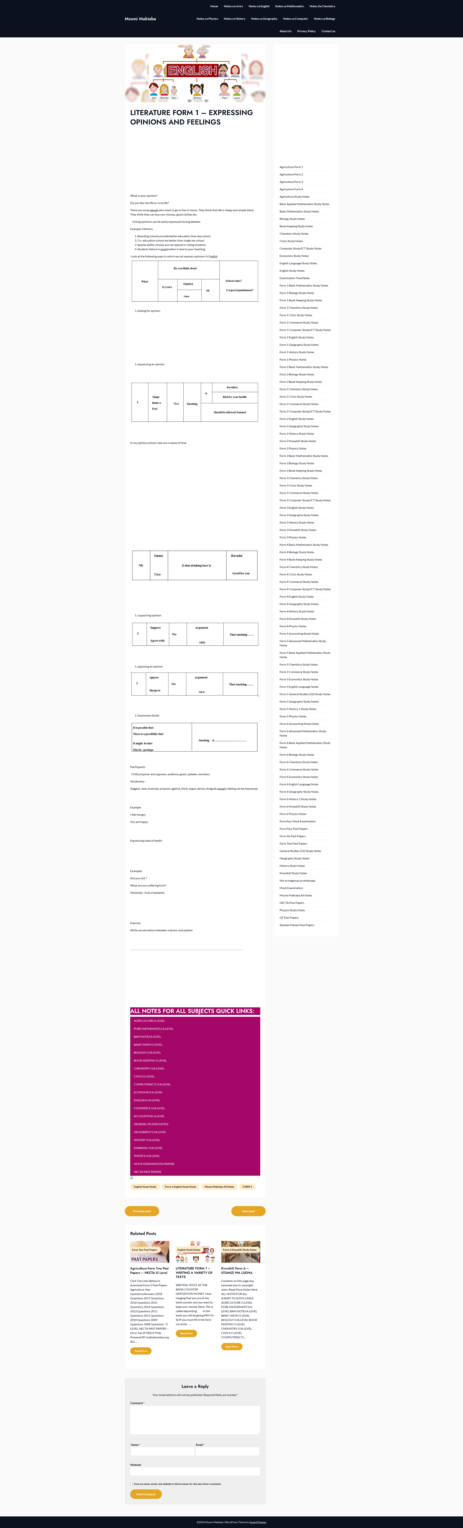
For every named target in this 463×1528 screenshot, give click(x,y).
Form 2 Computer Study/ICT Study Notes (305, 411)
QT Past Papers (289, 917)
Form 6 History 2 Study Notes (298, 799)
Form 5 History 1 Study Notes (298, 709)
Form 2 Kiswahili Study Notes (298, 441)
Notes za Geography (264, 18)
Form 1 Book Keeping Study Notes (301, 300)
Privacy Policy (306, 31)
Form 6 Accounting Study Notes (299, 723)
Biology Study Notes (292, 218)
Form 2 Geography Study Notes (299, 426)
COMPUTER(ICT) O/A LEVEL (152, 1084)
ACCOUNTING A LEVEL (149, 1116)
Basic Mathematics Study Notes (299, 211)
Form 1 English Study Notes (180, 1186)
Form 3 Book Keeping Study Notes (301, 470)
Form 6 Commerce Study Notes (299, 769)
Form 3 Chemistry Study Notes (299, 478)
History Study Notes (292, 865)
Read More (141, 1350)
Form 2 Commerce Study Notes (299, 404)
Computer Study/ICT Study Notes (301, 248)
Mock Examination (291, 888)
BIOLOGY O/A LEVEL (147, 1052)
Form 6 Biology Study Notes (297, 754)
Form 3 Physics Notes (293, 537)
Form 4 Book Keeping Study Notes (301, 559)
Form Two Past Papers (293, 843)
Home (214, 6)
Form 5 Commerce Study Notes (299, 671)
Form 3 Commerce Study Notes (299, 492)
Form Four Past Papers (294, 828)
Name (135, 1444)
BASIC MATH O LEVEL (148, 1044)
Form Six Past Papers (293, 836)
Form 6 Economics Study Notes (299, 776)
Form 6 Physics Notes (293, 813)
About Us (286, 31)
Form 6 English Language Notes (299, 784)
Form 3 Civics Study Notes (296, 485)
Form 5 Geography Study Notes (299, 701)
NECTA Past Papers (292, 902)
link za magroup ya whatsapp (297, 880)
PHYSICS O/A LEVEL (147, 1155)
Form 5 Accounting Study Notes (299, 633)
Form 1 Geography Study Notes (299, 344)
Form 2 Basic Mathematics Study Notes (304, 367)
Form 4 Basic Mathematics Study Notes (304, 544)
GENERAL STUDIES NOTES (151, 1124)
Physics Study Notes (292, 910)
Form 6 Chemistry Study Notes (299, 762)
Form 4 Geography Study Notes (299, 604)
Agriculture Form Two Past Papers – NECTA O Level (149, 1270)
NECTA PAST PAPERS (147, 1171)
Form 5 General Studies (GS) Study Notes (305, 694)
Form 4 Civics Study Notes (296, 574)
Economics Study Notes (294, 255)
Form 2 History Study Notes (297, 433)
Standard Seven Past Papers (297, 925)
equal (221, 788)
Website (135, 1464)
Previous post (142, 1211)
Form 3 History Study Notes (297, 522)
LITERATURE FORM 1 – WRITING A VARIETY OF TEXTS (194, 1272)
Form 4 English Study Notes (297, 596)
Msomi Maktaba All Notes (219, 1186)
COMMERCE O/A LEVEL (149, 1108)
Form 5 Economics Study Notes (299, 679)
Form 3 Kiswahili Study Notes (298, 529)
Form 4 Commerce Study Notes (299, 581)
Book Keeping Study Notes (296, 226)
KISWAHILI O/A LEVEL (148, 1148)
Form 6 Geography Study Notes (299, 791)
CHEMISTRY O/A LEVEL (149, 1068)
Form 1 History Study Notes (297, 352)
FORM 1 (247, 1186)
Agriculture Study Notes (295, 196)
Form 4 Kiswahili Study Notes (298, 618)
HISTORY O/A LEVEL (147, 1140)
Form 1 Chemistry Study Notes (299, 307)
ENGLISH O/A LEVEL (147, 1100)
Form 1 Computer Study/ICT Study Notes (305, 330)
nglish (214, 256)
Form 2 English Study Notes (297, 418)
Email (200, 1444)
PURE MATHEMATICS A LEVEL (153, 1028)
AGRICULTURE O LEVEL (149, 1020)
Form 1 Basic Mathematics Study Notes (304, 285)
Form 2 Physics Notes (293, 448)
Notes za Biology (324, 18)
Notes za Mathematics (289, 6)
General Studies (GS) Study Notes (300, 851)
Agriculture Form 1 (291, 167)
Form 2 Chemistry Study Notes (299, 389)
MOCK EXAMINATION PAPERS (154, 1163)
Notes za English (259, 6)
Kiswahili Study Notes (293, 873)
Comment (137, 1403)
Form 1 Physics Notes (293, 359)
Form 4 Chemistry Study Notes (299, 567)
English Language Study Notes (298, 263)
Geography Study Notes (294, 858)
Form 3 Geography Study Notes (299, 515)
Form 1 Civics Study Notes (296, 315)
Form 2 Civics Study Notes (296, 396)
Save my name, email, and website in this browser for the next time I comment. (177, 1483)
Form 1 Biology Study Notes (297, 292)
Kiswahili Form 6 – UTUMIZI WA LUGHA (236, 1270)
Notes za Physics (207, 18)
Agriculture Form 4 (291, 189)
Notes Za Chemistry (322, 6)
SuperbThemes (258, 1522)
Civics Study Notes (291, 241)
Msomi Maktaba (140, 18)
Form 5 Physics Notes (293, 716)
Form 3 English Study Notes (297, 507)
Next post (248, 1211)
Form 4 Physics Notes (293, 626)
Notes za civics (233, 6)
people (154, 210)
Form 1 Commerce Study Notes (299, 322)
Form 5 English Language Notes (299, 686)
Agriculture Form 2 (291, 174)
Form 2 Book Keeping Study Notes (301, 381)
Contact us (328, 31)
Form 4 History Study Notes (297, 611)
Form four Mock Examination (298, 821)
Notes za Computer (295, 18)
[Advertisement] (195, 153)
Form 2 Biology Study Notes (297, 374)
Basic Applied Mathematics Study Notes (304, 204)
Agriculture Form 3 (291, 181)
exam (164, 249)
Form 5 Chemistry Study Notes (299, 664)
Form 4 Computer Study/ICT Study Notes (305, 589)
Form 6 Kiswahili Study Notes (298, 806)
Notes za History (234, 18)
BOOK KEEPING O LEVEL (150, 1060)
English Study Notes (145, 1186)
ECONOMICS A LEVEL (148, 1092)
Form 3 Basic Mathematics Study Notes (304, 455)
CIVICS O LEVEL (144, 1076)
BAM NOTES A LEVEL (147, 1036)
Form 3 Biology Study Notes (297, 463)
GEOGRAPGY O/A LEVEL (150, 1132)
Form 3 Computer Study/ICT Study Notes (305, 500)
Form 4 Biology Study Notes (297, 552)
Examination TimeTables (295, 278)
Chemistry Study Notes (294, 233)
